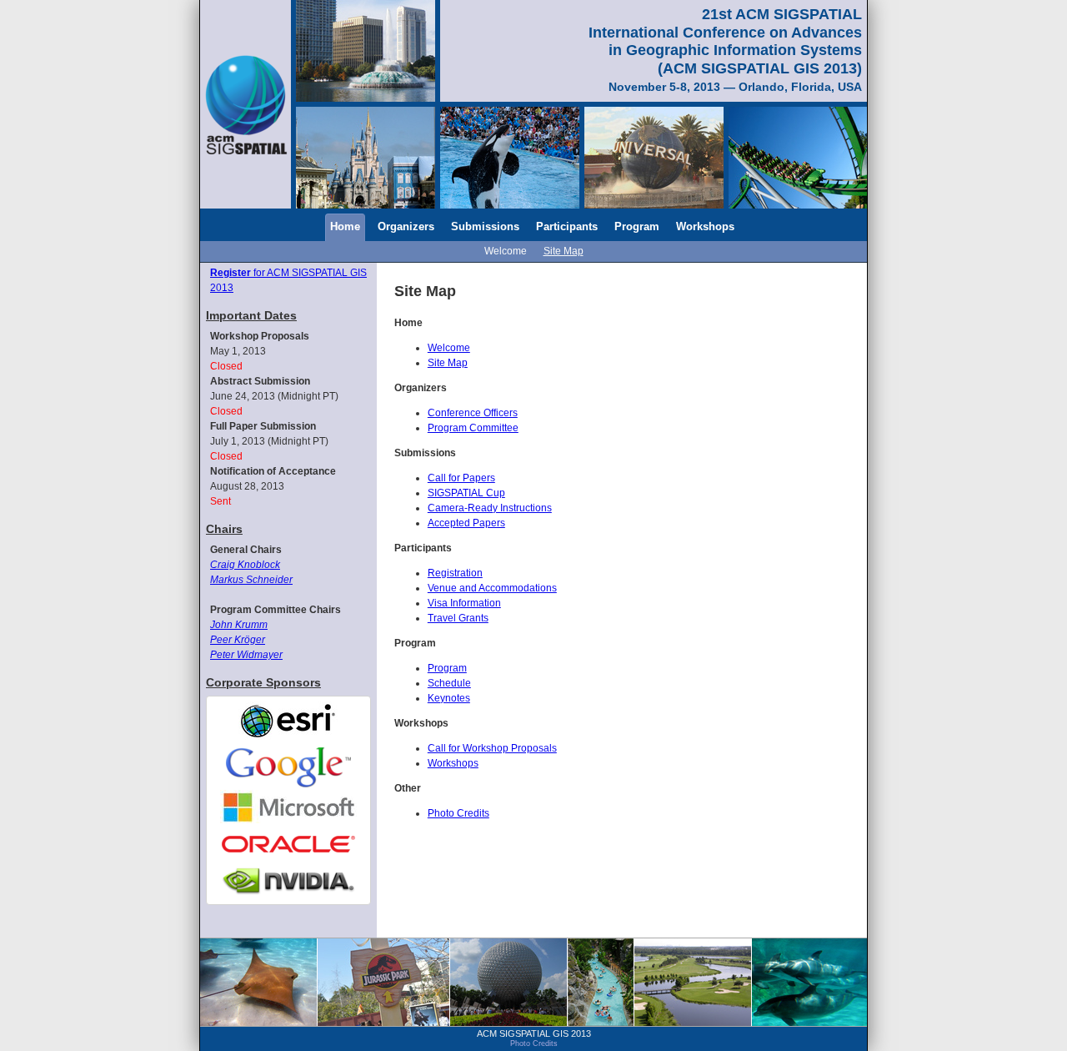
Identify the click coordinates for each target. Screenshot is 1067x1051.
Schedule (449, 683)
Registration (455, 573)
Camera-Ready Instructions (490, 508)
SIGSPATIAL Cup (466, 493)
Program (636, 226)
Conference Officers (473, 413)
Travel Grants (458, 618)
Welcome (505, 251)
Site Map (564, 251)
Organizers (406, 226)
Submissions (485, 226)
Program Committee (473, 428)
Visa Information (464, 603)
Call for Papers (461, 478)
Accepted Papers (466, 523)
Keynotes (449, 698)
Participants (567, 226)
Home (345, 226)
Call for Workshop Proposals (492, 748)
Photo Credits (458, 813)
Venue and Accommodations (492, 588)
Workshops (705, 226)
